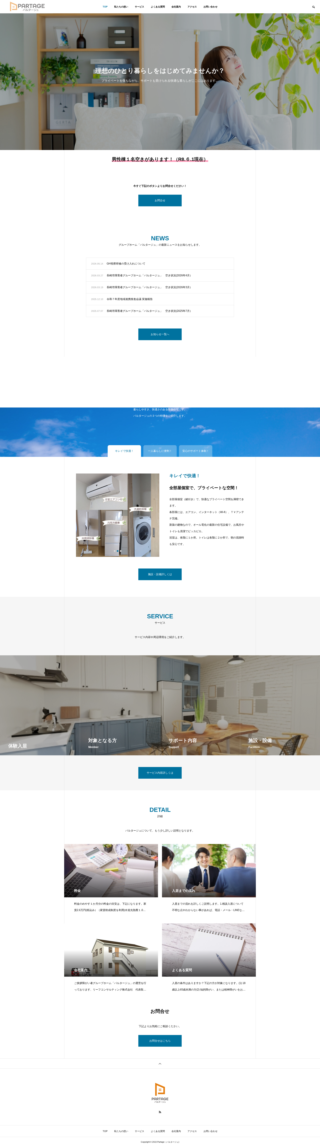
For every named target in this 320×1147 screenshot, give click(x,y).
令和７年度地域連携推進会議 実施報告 (130, 299)
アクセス (192, 6)
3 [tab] (121, 551)
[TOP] (160, 1063)
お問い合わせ (211, 6)
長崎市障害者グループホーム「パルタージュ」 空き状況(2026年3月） (149, 287)
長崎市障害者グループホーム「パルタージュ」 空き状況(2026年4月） (149, 275)
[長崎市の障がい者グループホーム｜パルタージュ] (28, 6)
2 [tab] (118, 551)
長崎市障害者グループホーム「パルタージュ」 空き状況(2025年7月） (149, 311)
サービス (139, 6)
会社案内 (176, 6)
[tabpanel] (160, 75)
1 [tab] (115, 551)
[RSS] (160, 1112)
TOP (105, 6)
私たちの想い (121, 6)
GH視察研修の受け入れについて (126, 263)
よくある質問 (158, 6)
